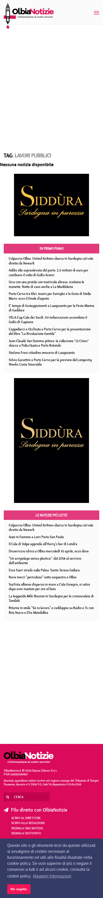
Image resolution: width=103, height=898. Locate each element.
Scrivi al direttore (26, 818)
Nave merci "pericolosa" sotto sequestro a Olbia (42, 577)
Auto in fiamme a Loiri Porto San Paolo (36, 536)
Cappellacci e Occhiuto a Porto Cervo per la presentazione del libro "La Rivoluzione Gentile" (50, 331)
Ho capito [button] (18, 889)
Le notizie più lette (51, 515)
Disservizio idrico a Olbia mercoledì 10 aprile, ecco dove (49, 551)
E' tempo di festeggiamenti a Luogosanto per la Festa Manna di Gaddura (51, 308)
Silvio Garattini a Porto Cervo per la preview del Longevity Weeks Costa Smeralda (50, 362)
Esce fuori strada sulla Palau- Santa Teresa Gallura (44, 570)
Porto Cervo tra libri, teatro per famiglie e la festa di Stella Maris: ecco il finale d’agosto (50, 296)
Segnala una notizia (27, 828)
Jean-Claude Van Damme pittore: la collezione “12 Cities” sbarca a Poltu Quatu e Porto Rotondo (49, 343)
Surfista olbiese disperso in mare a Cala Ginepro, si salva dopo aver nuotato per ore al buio (49, 587)
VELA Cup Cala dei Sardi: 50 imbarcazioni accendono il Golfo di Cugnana (48, 320)
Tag (8, 155)
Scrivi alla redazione (28, 823)
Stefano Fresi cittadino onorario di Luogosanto (42, 352)
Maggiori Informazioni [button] (52, 876)
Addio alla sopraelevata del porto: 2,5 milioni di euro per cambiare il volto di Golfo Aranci (48, 272)
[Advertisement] (51, 83)
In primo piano (52, 248)
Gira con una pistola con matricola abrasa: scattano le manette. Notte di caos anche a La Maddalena (46, 284)
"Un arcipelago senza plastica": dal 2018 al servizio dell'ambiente (45, 561)
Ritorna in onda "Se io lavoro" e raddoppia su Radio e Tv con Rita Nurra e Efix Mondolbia (51, 610)
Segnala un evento (26, 833)
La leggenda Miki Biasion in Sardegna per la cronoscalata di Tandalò (51, 598)
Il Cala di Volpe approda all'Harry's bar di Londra (43, 543)
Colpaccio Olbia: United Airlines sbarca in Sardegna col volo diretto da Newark (51, 261)
